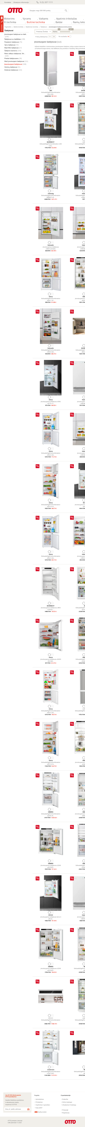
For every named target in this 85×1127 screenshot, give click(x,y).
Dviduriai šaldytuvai (11, 70)
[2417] (71, 32)
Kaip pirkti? (39, 1108)
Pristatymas (39, 1102)
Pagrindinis (8, 27)
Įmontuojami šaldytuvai (13, 64)
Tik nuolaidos (63, 36)
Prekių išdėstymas (41, 37)
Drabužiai (65, 1099)
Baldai (59, 22)
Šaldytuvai (44, 27)
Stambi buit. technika (32, 27)
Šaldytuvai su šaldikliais (12, 39)
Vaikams (43, 18)
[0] (59, 32)
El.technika (10, 22)
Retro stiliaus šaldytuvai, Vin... (14, 53)
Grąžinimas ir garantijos (43, 1105)
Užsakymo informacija (21, 2)
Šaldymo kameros (10, 51)
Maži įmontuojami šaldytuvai (14, 61)
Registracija (65, 1113)
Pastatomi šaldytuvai (11, 42)
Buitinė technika (36, 22)
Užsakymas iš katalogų (69, 1105)
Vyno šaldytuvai (9, 45)
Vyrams (27, 18)
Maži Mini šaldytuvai (11, 48)
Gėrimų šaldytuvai (10, 67)
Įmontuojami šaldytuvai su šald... (15, 34)
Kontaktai (7, 2)
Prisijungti (65, 1110)
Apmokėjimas (40, 1099)
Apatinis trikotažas (66, 18)
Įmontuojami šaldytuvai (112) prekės (60, 27)
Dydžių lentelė (42, 1112)
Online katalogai (67, 1102)
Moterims (9, 18)
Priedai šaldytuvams (11, 58)
